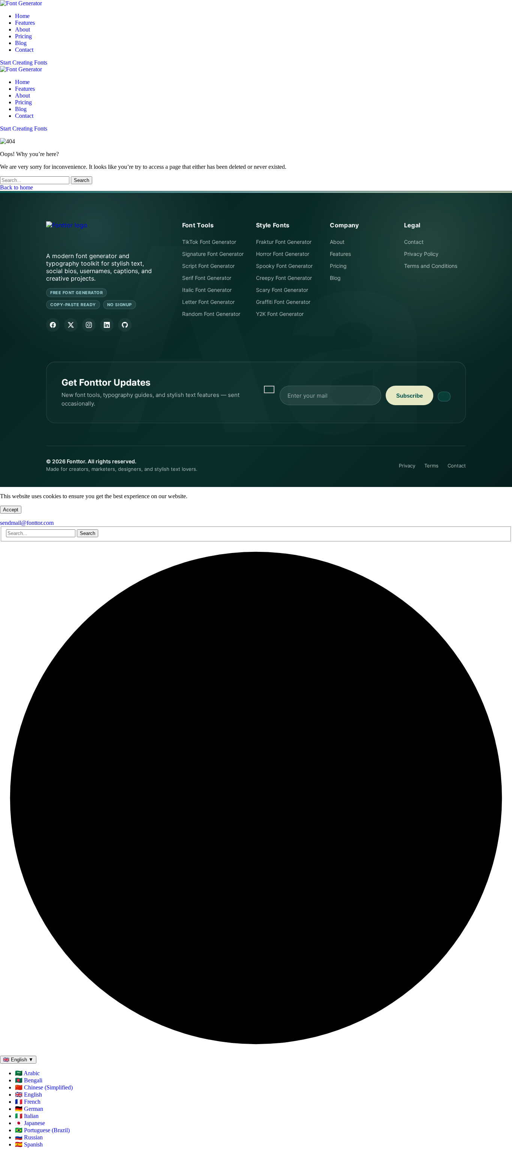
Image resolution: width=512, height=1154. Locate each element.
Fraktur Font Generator (283, 242)
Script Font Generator (208, 266)
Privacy (407, 466)
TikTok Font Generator (209, 242)
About (337, 242)
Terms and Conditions (430, 266)
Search (81, 180)
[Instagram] (89, 325)
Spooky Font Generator (284, 266)
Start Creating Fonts (23, 62)
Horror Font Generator (282, 254)
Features (340, 254)
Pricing (338, 266)
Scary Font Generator (282, 290)
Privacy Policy (421, 254)
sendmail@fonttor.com (27, 523)
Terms (431, 466)
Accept (10, 509)
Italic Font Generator (207, 290)
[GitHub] (125, 325)
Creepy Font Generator (284, 278)
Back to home (16, 187)
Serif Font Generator (206, 278)
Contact (414, 242)
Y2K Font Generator (280, 314)
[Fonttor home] (66, 230)
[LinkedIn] (107, 325)
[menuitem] (27, 1073)
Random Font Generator (211, 314)
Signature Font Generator (213, 254)
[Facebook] (53, 325)
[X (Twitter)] (71, 325)
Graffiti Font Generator (283, 302)
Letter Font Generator (208, 302)
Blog (335, 278)
